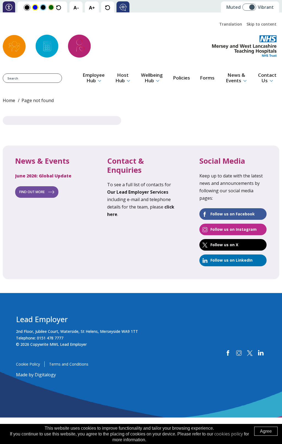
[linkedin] (260, 353)
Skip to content (261, 24)
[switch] (251, 5)
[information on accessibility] (9, 7)
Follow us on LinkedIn (231, 260)
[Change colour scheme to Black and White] (27, 7)
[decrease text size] (76, 7)
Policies (181, 78)
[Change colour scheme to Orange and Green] (51, 7)
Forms (207, 78)
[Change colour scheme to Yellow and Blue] (35, 7)
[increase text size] (92, 7)
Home (9, 100)
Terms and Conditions (68, 364)
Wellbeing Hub (152, 78)
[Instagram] (239, 353)
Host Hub (122, 78)
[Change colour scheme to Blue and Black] (43, 7)
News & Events (235, 78)
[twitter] (249, 353)
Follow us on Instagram (233, 229)
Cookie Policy (28, 364)
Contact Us (267, 78)
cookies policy (228, 434)
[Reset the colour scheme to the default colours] (58, 7)
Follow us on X (224, 244)
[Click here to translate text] (123, 7)
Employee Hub (94, 78)
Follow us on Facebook (232, 213)
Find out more (32, 192)
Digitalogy (45, 375)
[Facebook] (228, 353)
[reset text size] (107, 7)
